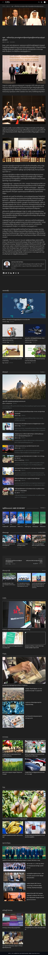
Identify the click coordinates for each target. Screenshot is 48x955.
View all (44, 570)
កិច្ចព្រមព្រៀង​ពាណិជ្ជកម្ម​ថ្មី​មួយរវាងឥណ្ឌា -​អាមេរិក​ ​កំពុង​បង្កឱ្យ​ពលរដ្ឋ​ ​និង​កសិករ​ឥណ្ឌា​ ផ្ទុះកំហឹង (8, 585)
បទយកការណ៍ (4, 321)
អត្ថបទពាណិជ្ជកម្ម (6, 843)
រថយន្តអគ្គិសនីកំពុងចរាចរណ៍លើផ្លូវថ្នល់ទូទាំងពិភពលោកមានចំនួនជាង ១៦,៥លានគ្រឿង (35, 773)
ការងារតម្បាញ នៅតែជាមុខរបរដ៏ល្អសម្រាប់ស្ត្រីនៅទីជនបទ (11, 927)
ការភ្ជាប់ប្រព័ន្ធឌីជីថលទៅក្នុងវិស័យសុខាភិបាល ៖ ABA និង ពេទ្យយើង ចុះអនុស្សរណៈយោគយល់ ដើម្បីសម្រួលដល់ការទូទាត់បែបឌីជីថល (35, 876)
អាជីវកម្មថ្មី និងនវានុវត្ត (9, 403)
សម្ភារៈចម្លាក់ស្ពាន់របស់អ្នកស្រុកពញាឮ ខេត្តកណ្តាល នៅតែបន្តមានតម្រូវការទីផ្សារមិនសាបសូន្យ (12, 946)
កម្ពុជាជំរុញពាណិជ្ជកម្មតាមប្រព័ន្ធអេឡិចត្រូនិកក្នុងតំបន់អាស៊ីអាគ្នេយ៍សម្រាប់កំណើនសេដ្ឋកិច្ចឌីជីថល (35, 836)
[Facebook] (4, 273)
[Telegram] (13, 273)
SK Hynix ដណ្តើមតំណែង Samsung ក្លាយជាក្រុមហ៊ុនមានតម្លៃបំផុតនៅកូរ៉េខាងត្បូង (16, 629)
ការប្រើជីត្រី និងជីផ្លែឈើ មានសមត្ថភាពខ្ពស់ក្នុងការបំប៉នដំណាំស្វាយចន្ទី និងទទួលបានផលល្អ (11, 755)
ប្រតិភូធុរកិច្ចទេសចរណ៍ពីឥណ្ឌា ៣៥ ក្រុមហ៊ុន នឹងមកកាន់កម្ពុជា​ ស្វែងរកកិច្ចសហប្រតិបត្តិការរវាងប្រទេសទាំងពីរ (34, 647)
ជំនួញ (25, 363)
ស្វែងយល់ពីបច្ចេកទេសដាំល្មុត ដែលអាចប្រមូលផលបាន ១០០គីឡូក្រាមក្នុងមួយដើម (14, 819)
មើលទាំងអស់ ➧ (43, 290)
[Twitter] (6, 273)
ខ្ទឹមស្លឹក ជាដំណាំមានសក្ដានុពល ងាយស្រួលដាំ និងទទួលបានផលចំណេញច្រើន (12, 773)
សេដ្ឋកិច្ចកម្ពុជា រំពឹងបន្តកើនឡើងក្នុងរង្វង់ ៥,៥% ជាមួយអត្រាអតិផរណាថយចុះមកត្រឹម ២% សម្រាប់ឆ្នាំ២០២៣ (33, 690)
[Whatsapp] (16, 273)
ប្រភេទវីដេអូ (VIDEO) (42, 532)
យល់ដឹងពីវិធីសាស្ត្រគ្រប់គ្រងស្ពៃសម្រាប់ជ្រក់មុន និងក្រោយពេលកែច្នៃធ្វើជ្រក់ (12, 836)
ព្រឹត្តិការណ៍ (8, 6)
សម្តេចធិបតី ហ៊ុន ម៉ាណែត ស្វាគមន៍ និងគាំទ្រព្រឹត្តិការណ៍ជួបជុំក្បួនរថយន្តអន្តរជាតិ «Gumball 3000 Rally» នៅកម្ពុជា (21, 860)
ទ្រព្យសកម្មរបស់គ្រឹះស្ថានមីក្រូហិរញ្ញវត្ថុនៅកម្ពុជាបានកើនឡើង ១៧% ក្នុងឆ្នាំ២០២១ (15, 685)
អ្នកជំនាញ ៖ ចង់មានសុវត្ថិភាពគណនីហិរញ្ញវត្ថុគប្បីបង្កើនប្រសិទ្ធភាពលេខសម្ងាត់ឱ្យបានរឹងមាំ (12, 647)
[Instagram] (8, 273)
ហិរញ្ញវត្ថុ (8, 321)
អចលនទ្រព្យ (5, 737)
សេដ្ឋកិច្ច (7, 42)
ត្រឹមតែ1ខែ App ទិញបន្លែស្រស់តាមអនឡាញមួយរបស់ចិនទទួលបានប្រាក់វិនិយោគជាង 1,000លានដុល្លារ (34, 755)
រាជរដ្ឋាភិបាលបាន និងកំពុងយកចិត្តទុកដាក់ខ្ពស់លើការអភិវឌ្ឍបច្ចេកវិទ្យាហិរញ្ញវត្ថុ (33, 703)
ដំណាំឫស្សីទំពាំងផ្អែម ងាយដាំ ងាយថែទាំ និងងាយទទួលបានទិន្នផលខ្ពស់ (35, 928)
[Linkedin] (11, 273)
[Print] (18, 273)
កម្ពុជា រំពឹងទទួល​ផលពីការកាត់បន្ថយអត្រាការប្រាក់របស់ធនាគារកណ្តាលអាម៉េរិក (33, 717)
